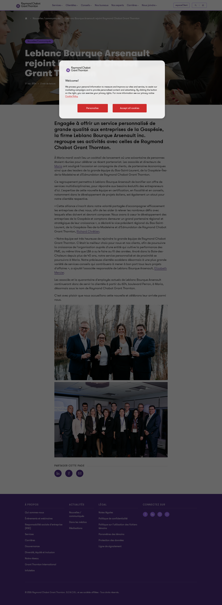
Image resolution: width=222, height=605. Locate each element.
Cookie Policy (71, 96)
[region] (112, 89)
